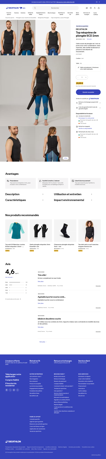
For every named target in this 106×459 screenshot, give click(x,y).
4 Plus (65, 158)
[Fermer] (99, 2)
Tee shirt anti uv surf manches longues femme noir (88, 245)
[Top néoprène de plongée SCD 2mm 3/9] (35, 90)
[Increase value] (86, 77)
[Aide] (91, 8)
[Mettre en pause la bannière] (96, 2)
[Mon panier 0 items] (99, 8)
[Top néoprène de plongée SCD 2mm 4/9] (17, 144)
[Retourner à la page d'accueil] (15, 8)
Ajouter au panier (88, 92)
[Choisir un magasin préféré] (87, 8)
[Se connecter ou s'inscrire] (95, 8)
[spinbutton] (82, 77)
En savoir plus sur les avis (12, 299)
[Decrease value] (78, 77)
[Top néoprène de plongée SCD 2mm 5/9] (53, 144)
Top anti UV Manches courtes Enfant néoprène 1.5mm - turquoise (15, 245)
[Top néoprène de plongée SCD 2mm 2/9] (17, 37)
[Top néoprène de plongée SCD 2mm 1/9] (53, 37)
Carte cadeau (95, 13)
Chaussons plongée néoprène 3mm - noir (64, 245)
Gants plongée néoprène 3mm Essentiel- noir (40, 245)
